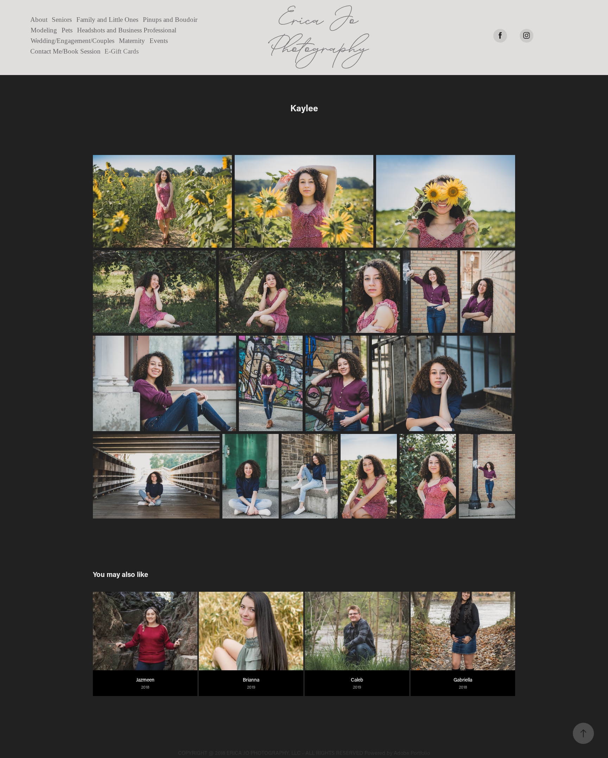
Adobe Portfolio (412, 752)
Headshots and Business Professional (126, 30)
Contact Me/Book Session (65, 51)
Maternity (132, 40)
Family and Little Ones (107, 19)
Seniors (62, 19)
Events (159, 40)
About (39, 19)
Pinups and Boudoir (170, 19)
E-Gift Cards (121, 51)
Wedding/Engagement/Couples (72, 40)
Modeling (44, 30)
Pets (67, 30)
